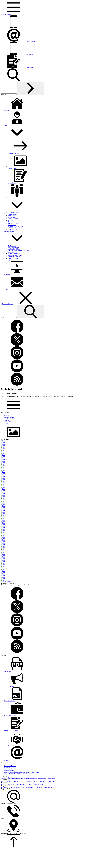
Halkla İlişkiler (31, 41)
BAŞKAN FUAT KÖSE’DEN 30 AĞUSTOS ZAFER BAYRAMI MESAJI (22, 784)
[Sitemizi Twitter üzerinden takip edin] (17, 345)
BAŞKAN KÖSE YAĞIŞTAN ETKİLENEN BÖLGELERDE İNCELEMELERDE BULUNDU (28, 778)
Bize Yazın (30, 67)
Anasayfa (3, 393)
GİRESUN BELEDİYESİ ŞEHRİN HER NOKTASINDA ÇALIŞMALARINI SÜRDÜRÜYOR (28, 787)
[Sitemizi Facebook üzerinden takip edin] (17, 332)
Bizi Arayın (30, 54)
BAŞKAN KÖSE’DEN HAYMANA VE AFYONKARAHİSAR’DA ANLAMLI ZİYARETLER (28, 781)
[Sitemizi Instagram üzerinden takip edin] (17, 358)
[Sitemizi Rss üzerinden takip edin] (17, 385)
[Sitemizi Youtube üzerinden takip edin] (17, 372)
